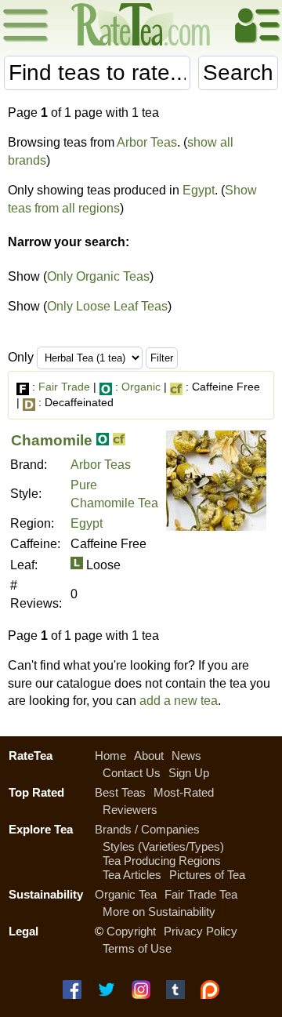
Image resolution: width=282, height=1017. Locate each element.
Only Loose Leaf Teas (107, 306)
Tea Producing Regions (162, 860)
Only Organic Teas (98, 276)
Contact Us (132, 772)
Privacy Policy (200, 931)
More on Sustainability (159, 911)
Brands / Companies (147, 829)
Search (238, 72)
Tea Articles (132, 874)
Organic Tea (126, 894)
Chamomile (51, 440)
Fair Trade (64, 386)
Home (110, 755)
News (186, 755)
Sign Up (188, 772)
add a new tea (178, 700)
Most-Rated (184, 792)
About (149, 755)
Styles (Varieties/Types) (163, 846)
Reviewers (130, 809)
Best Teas (120, 792)
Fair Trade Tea (200, 894)
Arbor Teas (147, 142)
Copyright (131, 931)
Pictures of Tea (207, 874)
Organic (141, 386)
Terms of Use (137, 948)
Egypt (199, 190)
